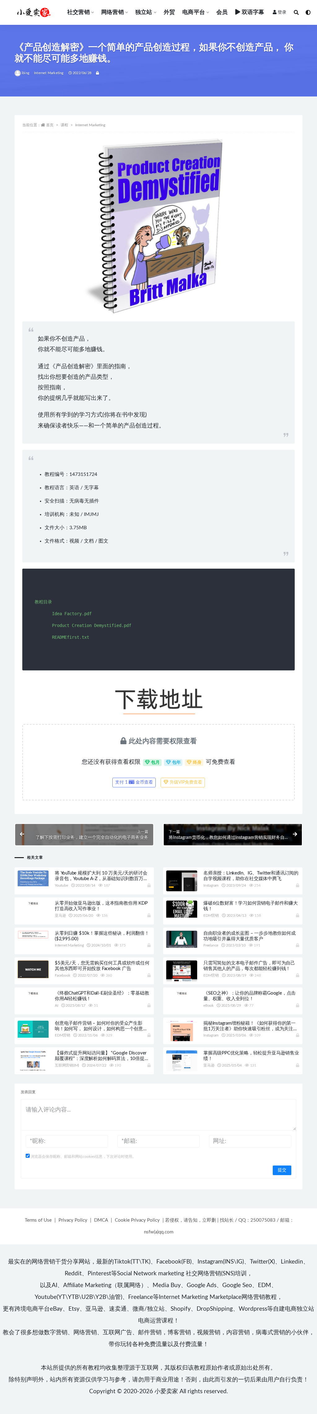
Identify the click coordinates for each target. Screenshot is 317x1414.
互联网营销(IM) (67, 1065)
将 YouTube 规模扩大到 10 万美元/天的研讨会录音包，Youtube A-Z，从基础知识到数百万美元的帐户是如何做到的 (101, 879)
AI (56, 1005)
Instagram (211, 885)
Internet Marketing (49, 73)
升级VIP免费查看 (185, 782)
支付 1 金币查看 (134, 782)
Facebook (62, 975)
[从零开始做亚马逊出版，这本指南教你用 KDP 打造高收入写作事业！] (33, 903)
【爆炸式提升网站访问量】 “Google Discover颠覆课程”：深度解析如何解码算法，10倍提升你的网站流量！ (102, 1059)
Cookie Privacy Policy (137, 1220)
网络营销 (112, 12)
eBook (208, 1005)
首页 (50, 125)
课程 (64, 125)
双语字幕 (253, 12)
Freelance (210, 945)
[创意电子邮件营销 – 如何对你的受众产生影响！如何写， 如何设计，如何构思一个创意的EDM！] (33, 1029)
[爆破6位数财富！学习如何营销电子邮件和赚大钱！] (181, 909)
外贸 (169, 12)
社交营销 (78, 12)
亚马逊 (60, 915)
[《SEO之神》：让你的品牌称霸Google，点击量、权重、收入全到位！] (181, 993)
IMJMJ (91, 514)
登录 (282, 12)
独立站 (143, 12)
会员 (222, 12)
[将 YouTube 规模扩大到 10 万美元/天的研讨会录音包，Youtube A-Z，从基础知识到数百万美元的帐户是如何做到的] (33, 878)
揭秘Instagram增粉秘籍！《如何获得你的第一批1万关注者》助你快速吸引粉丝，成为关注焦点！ (250, 1029)
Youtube (61, 885)
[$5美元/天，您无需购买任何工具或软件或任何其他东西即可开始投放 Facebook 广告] (33, 969)
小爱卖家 (166, 1391)
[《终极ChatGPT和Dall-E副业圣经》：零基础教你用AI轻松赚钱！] (33, 993)
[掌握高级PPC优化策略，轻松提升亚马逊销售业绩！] (181, 1070)
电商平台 (193, 12)
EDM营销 (211, 915)
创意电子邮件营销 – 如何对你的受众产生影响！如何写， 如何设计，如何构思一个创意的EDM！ (101, 1029)
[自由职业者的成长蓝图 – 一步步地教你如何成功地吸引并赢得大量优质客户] (181, 939)
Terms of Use (38, 1220)
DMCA (101, 1220)
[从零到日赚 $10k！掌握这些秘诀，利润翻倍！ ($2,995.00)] (33, 934)
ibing (25, 73)
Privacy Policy (73, 1220)
